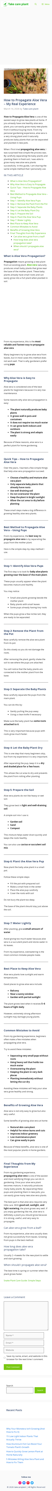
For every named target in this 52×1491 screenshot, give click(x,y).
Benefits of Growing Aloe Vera (25, 229)
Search (9, 1385)
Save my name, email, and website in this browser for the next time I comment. (27, 1358)
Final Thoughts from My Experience (28, 233)
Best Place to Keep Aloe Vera (24, 223)
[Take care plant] (15, 4)
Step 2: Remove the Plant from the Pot (28, 203)
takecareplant (20, 1487)
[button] (35, 4)
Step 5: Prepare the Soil (21, 213)
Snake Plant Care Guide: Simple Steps (22, 1280)
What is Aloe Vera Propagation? (26, 181)
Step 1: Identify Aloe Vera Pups (25, 200)
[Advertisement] (26, 37)
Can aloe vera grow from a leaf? (29, 236)
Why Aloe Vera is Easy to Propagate (27, 184)
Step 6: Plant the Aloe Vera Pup (25, 216)
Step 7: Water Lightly (20, 220)
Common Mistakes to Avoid (23, 226)
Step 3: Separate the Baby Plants (26, 207)
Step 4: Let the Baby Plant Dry (25, 210)
